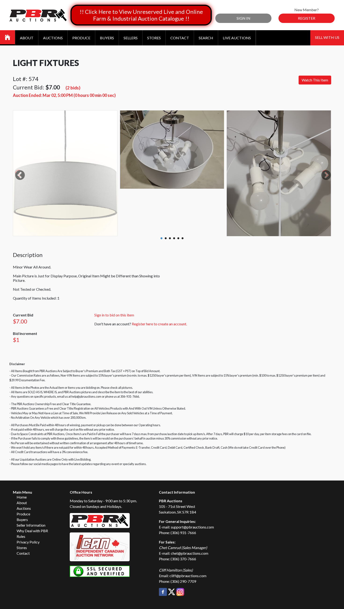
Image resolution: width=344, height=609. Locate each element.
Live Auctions (237, 38)
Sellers (131, 38)
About (26, 38)
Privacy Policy (28, 542)
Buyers (107, 38)
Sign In (243, 18)
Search (206, 38)
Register (306, 18)
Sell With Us (327, 37)
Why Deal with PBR (32, 530)
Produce (81, 38)
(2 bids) (73, 87)
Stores (154, 38)
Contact (179, 38)
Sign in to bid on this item (114, 315)
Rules (21, 536)
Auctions (53, 38)
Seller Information (31, 525)
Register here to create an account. (159, 324)
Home (22, 497)
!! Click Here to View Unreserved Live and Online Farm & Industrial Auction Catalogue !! (141, 15)
